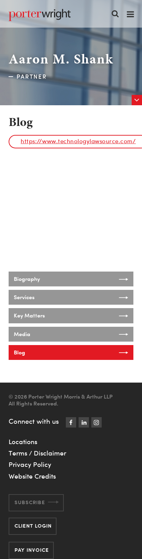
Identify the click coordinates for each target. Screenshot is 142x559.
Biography (27, 278)
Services (24, 297)
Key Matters (29, 315)
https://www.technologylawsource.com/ (78, 141)
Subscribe (29, 502)
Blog (19, 352)
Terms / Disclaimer (37, 453)
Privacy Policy (30, 464)
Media (22, 334)
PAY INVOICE (31, 550)
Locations (23, 441)
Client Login (33, 525)
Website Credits (32, 476)
